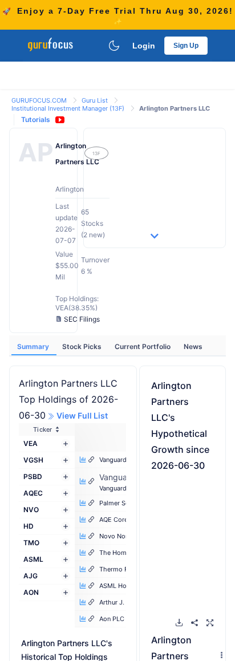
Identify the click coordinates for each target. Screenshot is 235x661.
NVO (31, 509)
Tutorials (35, 119)
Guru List (96, 100)
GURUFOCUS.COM (39, 100)
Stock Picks (82, 346)
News (193, 346)
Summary (34, 346)
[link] (39, 99)
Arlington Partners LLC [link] (174, 108)
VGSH (33, 460)
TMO (31, 542)
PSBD (32, 476)
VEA (30, 443)
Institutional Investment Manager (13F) (68, 108)
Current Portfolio (143, 346)
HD (28, 526)
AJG (30, 575)
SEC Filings (82, 319)
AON (31, 592)
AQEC (33, 493)
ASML (33, 559)
